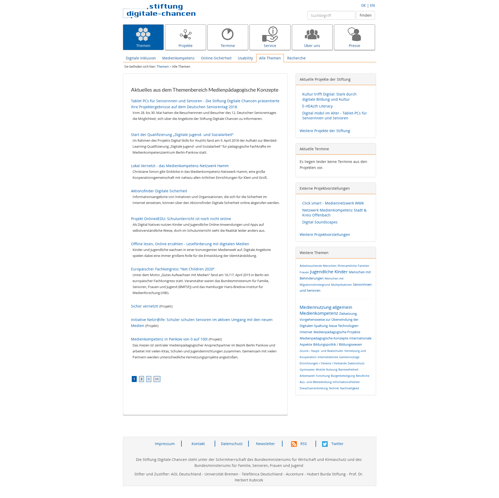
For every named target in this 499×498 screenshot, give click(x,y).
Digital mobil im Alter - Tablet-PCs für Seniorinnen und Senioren (334, 116)
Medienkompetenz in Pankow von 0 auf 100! (169, 339)
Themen (163, 66)
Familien (363, 266)
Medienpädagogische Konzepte (324, 338)
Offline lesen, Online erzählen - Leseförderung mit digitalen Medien (190, 243)
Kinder (341, 272)
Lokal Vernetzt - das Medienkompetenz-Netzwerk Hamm (180, 165)
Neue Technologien (343, 326)
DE (363, 5)
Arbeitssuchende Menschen (318, 266)
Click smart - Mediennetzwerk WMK (333, 203)
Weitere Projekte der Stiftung (325, 130)
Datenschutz (356, 363)
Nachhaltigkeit (349, 388)
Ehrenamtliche (347, 266)
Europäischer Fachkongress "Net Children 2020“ (172, 269)
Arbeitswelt (307, 376)
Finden (366, 15)
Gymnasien (307, 369)
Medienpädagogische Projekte (336, 332)
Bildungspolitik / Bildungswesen (337, 344)
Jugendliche (321, 272)
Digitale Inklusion (141, 58)
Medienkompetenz (178, 58)
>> (157, 379)
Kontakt (198, 443)
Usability (245, 58)
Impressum (165, 443)
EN (372, 5)
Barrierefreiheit (348, 369)
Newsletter (265, 443)
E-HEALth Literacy (317, 106)
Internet (306, 332)
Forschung (323, 376)
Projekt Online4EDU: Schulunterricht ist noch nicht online (181, 218)
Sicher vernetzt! (144, 306)
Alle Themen (270, 58)
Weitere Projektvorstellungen (325, 234)
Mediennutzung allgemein (326, 307)
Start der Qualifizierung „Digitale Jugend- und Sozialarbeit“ (182, 134)
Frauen (304, 272)
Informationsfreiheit (346, 382)
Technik (334, 388)
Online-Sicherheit (216, 58)
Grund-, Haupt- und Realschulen (321, 351)
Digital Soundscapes (320, 222)
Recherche (296, 58)
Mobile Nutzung (326, 369)
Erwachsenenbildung (314, 388)
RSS (303, 443)
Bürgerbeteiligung (343, 376)
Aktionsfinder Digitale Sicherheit (159, 190)
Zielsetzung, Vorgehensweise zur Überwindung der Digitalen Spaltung (329, 319)
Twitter (337, 443)
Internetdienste (328, 357)
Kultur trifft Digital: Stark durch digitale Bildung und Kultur (329, 97)
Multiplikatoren (341, 284)
